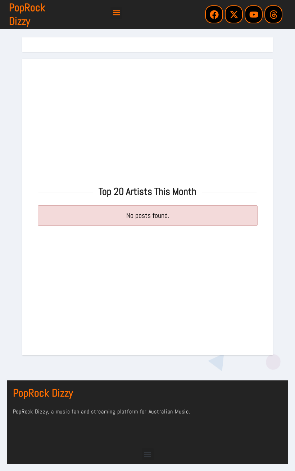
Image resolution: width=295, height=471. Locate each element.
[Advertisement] (148, 120)
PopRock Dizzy (27, 14)
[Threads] (273, 14)
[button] (116, 13)
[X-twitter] (234, 14)
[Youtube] (254, 14)
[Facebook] (214, 14)
